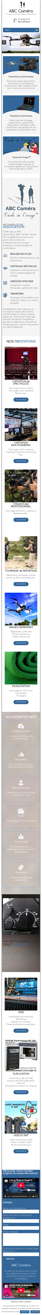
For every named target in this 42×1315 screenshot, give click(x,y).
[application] (21, 1188)
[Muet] (33, 1196)
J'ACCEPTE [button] (35, 1311)
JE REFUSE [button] (24, 1311)
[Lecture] (5, 1196)
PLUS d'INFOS (21, 399)
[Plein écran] (37, 1196)
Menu (7, 30)
